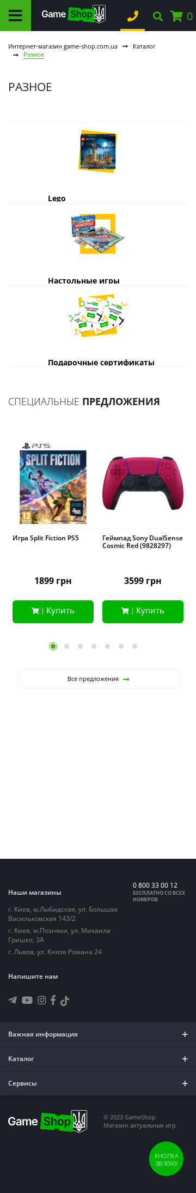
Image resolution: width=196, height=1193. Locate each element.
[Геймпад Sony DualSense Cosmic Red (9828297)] (142, 485)
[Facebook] (53, 1000)
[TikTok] (64, 1002)
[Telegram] (12, 1000)
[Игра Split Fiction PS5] (53, 485)
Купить (60, 610)
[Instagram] (42, 1000)
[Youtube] (27, 1000)
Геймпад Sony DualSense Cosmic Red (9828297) (142, 542)
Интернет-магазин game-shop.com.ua (63, 46)
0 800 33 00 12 (155, 885)
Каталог (144, 46)
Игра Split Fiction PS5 (46, 538)
